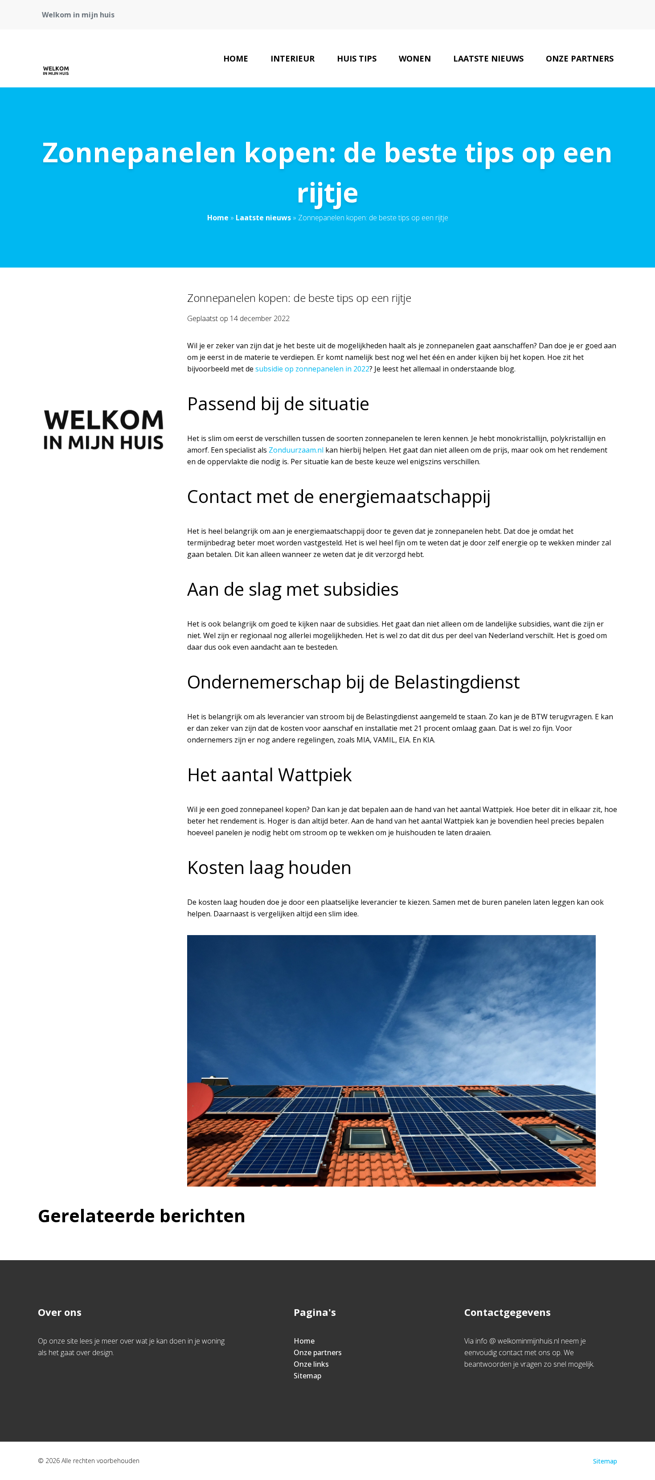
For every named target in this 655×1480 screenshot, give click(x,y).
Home (235, 58)
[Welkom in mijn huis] (56, 58)
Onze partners (580, 58)
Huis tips (357, 58)
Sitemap (307, 1376)
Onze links (311, 1364)
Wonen (415, 58)
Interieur (292, 58)
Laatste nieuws (488, 58)
